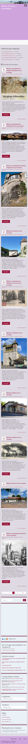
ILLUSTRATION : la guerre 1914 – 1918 (8, 55)
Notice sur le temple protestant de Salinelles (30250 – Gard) (13, 670)
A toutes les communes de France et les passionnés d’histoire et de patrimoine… (14, 659)
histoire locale (21, 127)
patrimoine (3, 128)
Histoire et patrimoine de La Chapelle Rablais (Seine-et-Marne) (13, 690)
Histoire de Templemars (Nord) (16, 678)
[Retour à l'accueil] (14, 2)
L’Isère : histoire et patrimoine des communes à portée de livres (13, 662)
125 (23, 592)
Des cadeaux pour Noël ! (7, 665)
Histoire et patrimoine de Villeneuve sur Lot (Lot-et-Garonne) (13, 283)
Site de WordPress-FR (6, 721)
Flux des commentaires (6, 719)
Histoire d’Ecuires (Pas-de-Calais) (17, 687)
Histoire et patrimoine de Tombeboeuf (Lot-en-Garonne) (15, 125)
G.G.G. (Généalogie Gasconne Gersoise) (8, 53)
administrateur (5, 127)
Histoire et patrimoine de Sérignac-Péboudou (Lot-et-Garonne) (14, 70)
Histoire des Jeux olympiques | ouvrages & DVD (11, 667)
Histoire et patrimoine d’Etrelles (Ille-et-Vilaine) (9, 57)
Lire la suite (6, 114)
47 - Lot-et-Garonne (15, 127)
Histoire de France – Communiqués (9, 7)
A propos (25, 738)
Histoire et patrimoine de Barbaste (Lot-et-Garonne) (16, 534)
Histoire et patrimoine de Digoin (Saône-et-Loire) (14, 684)
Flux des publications (6, 717)
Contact (20, 738)
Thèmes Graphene (12, 742)
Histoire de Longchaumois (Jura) (7, 51)
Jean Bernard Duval (6, 689)
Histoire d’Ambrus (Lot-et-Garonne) (14, 438)
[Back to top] (25, 741)
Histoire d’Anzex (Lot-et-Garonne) (16, 483)
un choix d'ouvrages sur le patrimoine (8, 650)
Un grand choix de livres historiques (8, 648)
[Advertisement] (14, 25)
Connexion (4, 715)
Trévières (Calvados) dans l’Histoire (7, 59)
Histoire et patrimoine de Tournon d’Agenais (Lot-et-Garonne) (16, 166)
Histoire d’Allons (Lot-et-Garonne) (13, 394)
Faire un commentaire (22, 118)
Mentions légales (14, 738)
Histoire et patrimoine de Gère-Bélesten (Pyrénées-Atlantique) (12, 681)
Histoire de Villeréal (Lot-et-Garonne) (14, 334)
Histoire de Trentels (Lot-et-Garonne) (14, 232)
